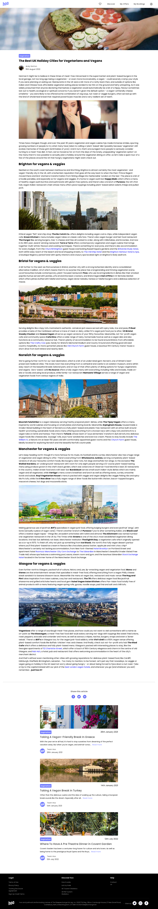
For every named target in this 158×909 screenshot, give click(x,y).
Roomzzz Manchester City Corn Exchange (56, 551)
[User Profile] (151, 3)
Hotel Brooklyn (101, 548)
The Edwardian (86, 551)
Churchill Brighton (53, 248)
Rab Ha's (36, 651)
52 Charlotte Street (52, 648)
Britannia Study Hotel (128, 248)
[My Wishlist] (100, 3)
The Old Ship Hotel (93, 251)
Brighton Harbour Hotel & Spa (124, 251)
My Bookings (139, 4)
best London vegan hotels (77, 667)
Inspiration (25, 56)
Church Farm (117, 439)
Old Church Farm (75, 345)
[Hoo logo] (6, 4)
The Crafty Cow (38, 342)
